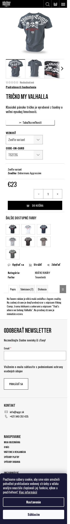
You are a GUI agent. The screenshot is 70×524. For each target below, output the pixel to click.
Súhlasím (34, 514)
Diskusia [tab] (42, 289)
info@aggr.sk (17, 412)
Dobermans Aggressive (29, 173)
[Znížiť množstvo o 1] (38, 194)
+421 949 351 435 (19, 416)
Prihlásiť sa (16, 384)
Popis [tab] (13, 289)
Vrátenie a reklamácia (15, 452)
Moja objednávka (12, 442)
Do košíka (37, 205)
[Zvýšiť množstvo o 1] (57, 194)
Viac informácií (28, 492)
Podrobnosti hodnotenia (21, 87)
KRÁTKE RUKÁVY (42, 273)
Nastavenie (33, 502)
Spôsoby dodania (12, 461)
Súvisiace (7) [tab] (26, 289)
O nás (6, 447)
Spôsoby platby (11, 457)
